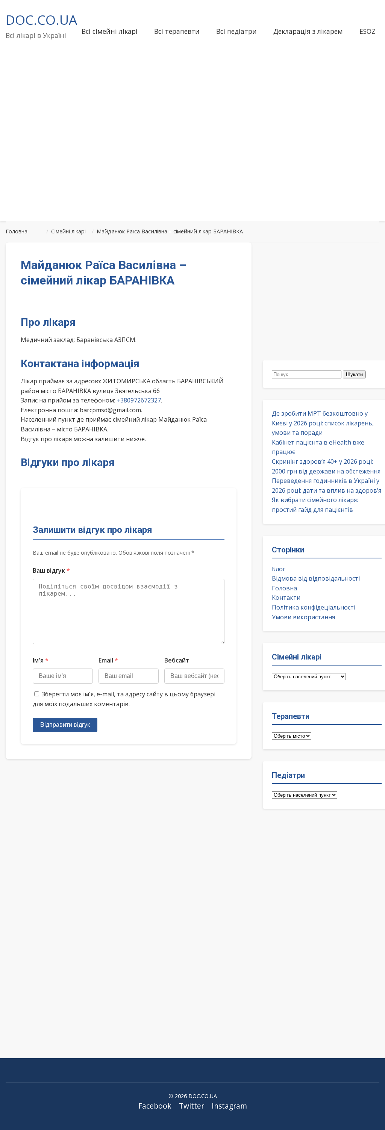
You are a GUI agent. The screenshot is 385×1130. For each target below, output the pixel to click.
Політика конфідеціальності (313, 607)
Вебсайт (176, 660)
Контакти (286, 597)
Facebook (154, 1106)
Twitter (191, 1106)
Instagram (229, 1106)
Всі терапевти (177, 31)
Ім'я (41, 660)
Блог (278, 569)
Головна (284, 588)
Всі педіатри (236, 31)
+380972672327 (139, 400)
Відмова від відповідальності (316, 578)
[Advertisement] (192, 155)
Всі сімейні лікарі (110, 31)
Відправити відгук (65, 725)
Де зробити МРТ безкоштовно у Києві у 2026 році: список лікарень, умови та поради (323, 423)
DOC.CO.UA (41, 20)
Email (108, 660)
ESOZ (367, 31)
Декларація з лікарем (308, 31)
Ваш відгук (51, 570)
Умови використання (303, 617)
